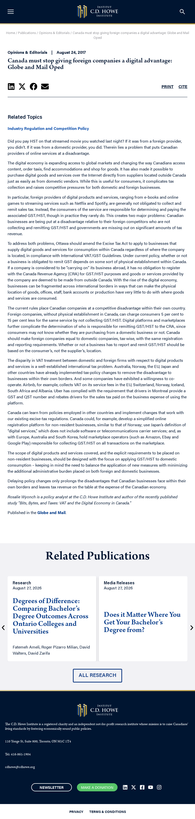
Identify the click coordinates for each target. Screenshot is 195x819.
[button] (11, 86)
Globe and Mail (51, 512)
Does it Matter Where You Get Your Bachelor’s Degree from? (142, 623)
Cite (182, 86)
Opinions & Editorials (54, 33)
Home (10, 33)
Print (167, 86)
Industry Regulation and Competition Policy (48, 128)
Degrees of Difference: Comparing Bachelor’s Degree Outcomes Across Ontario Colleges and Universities (50, 617)
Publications (27, 33)
